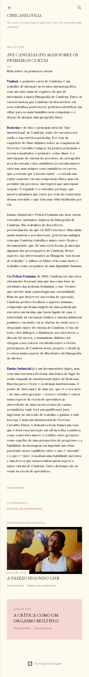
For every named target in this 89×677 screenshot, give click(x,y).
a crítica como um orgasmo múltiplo (36, 618)
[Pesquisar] (79, 7)
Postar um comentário (25, 508)
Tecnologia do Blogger (48, 663)
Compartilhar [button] (15, 487)
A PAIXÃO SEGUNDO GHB (33, 578)
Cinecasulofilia (24, 15)
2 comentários (43, 628)
